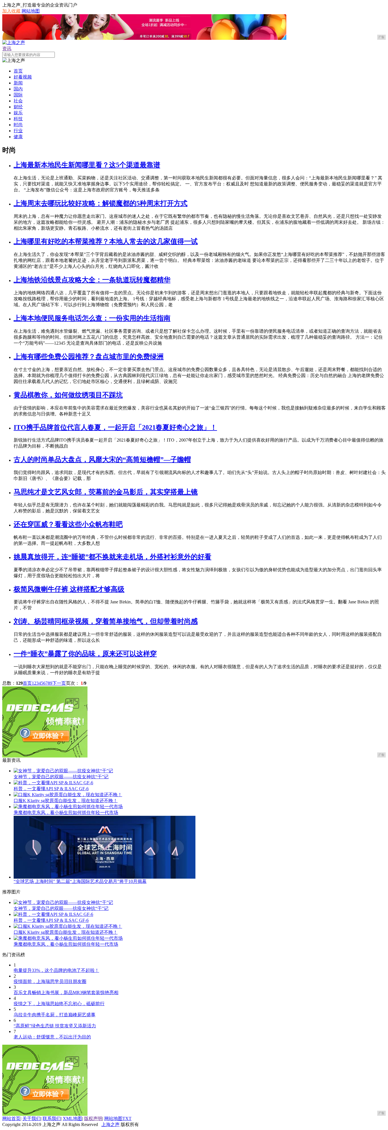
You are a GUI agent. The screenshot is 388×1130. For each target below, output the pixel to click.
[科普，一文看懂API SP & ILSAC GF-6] (53, 782)
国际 (18, 94)
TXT (127, 1118)
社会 (18, 100)
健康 (18, 136)
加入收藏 (11, 11)
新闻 (18, 82)
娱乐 (18, 112)
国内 (18, 88)
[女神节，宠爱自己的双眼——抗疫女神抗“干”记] (63, 770)
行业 (18, 130)
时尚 (18, 124)
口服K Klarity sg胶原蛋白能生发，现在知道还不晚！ (66, 800)
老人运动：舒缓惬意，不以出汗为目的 (52, 1036)
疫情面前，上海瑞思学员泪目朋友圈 (50, 981)
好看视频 (23, 76)
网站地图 (31, 11)
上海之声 (110, 1124)
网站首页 (11, 1118)
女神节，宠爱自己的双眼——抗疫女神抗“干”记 (61, 776)
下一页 (59, 683)
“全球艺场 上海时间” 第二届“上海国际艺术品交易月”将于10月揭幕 (80, 881)
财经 (18, 106)
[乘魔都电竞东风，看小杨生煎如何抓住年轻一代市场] (68, 806)
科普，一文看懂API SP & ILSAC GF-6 (51, 788)
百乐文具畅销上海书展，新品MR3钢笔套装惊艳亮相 (66, 992)
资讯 (6, 48)
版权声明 (93, 1118)
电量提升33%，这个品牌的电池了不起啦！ (56, 970)
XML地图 (72, 1118)
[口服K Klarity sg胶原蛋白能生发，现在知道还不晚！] (68, 794)
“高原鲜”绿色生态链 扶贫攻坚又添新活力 (55, 1025)
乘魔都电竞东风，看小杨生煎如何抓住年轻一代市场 (66, 812)
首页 (18, 71)
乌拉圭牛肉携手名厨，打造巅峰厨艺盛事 (54, 1014)
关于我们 (31, 1118)
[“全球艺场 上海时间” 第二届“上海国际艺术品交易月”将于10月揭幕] (104, 877)
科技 (18, 118)
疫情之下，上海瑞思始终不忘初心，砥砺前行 (59, 1003)
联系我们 (52, 1118)
